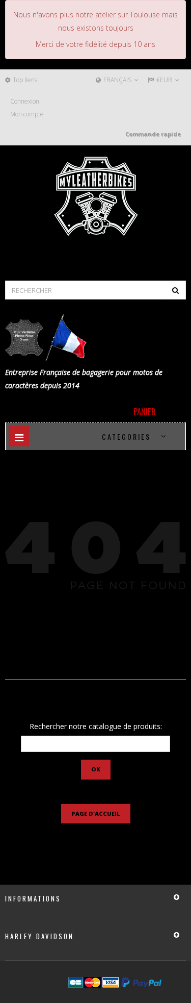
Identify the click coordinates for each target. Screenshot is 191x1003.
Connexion (24, 101)
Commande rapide (153, 134)
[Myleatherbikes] (95, 196)
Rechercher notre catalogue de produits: (96, 726)
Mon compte (27, 114)
